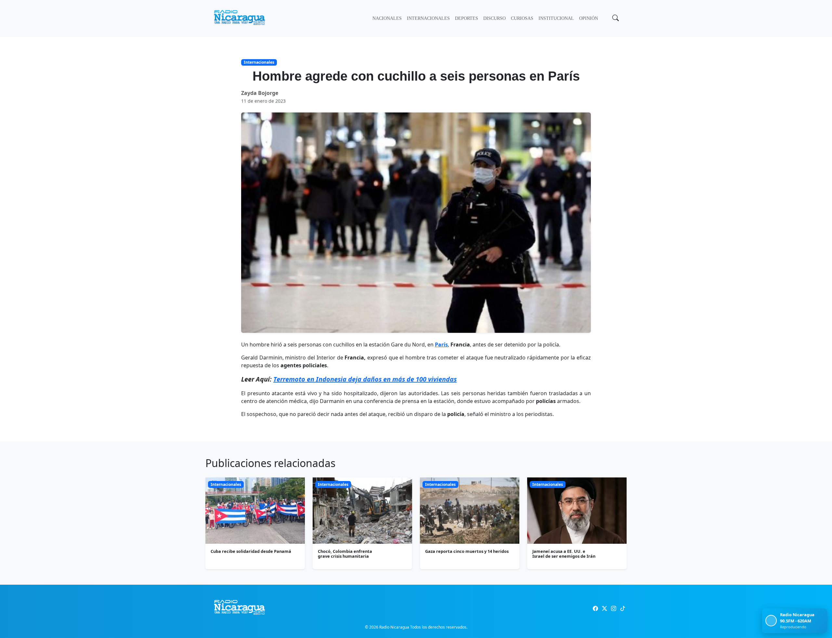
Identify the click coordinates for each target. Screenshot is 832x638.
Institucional (556, 18)
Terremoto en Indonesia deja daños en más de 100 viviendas (365, 379)
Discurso (494, 18)
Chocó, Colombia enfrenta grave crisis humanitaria (345, 553)
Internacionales (428, 18)
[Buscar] (614, 18)
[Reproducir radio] (771, 620)
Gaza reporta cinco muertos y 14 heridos (467, 551)
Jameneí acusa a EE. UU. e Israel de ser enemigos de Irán (563, 553)
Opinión (588, 18)
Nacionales (387, 18)
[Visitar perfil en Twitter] (604, 608)
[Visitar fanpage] (595, 608)
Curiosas (522, 18)
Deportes (466, 18)
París (441, 344)
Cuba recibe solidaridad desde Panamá (251, 551)
